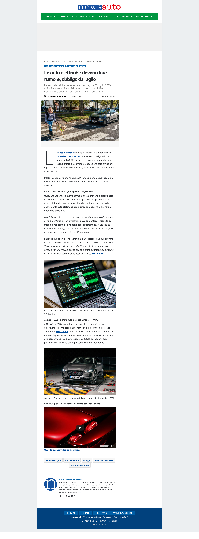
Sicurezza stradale (80, 465)
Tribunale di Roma (111, 517)
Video (82, 66)
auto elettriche (66, 152)
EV (55, 17)
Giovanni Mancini (109, 521)
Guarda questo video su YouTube (61, 450)
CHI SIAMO (71, 513)
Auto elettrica (72, 460)
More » (80, 492)
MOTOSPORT (104, 17)
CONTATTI (85, 513)
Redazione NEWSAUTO (56, 96)
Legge (87, 460)
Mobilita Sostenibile (54, 66)
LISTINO (144, 17)
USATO (134, 17)
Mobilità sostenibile (104, 460)
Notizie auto (56, 61)
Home (48, 61)
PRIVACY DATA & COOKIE (122, 513)
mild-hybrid (98, 253)
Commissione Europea (68, 156)
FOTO (116, 17)
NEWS (63, 17)
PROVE (82, 17)
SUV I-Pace (62, 331)
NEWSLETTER (101, 513)
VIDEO (124, 17)
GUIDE (92, 17)
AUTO (72, 17)
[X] (66, 496)
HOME (47, 17)
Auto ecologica (54, 460)
